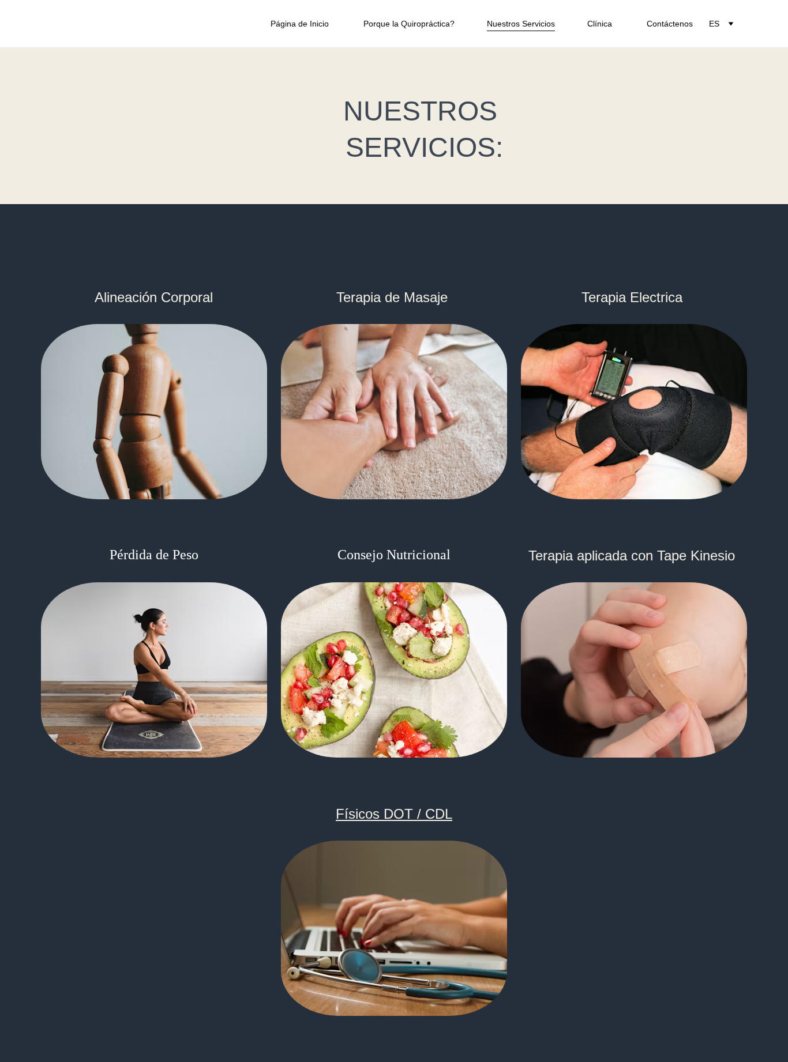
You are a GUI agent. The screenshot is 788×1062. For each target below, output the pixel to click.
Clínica (600, 23)
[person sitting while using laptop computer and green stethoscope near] (394, 928)
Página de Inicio (301, 23)
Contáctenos (671, 23)
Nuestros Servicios (521, 23)
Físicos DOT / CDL (394, 814)
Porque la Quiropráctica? (409, 23)
